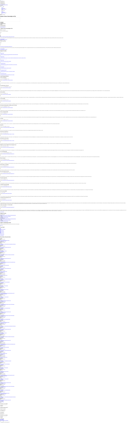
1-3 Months (1, 216)
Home (2, 7)
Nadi (1, 217)
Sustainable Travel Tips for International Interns (5, 319)
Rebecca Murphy (2, 251)
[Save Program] (1, 40)
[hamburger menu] (3, 6)
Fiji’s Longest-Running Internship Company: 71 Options (8, 127)
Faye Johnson (1, 308)
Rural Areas (3, 217)
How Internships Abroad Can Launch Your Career (5, 300)
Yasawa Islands (6, 217)
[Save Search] (1, 14)
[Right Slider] (1, 238)
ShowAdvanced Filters (3, 23)
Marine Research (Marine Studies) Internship (7, 193)
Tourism (15, 215)
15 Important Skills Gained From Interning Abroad (5, 268)
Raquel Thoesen (2, 400)
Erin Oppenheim (2, 255)
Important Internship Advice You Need (4, 289)
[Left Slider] (0, 238)
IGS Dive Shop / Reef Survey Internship (6, 87)
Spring (10, 216)
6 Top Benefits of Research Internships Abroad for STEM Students (7, 304)
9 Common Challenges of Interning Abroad (4, 240)
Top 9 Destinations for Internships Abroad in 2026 (5, 247)
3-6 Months (4, 216)
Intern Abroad (3, 8)
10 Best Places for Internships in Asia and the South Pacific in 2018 (7, 293)
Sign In (1, 5)
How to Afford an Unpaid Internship (4, 367)
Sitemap (7, 420)
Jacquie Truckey (2, 279)
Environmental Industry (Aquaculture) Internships (7, 107)
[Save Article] (1, 239)
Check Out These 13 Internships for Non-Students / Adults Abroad (7, 254)
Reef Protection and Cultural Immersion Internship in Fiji (6, 46)
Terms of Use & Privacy (2, 420)
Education (1, 215)
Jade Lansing (1, 244)
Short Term (8, 216)
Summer (6, 216)
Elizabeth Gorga (2, 286)
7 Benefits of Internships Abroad (3, 271)
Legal (6, 420)
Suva (0, 217)
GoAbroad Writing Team (2, 262)
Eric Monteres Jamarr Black (3, 393)
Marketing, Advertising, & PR (5, 215)
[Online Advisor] (0, 402)
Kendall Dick (1, 297)
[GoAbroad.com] (1, 0)
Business (10, 215)
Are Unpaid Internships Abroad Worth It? (4, 265)
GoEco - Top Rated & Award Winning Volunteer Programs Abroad (7, 36)
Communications (12, 215)
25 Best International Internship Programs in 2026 (5, 258)
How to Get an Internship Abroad (3, 275)
